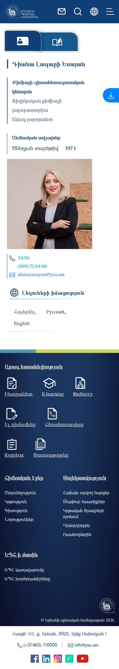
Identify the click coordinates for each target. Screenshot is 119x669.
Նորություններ (19, 519)
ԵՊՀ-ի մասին (21, 554)
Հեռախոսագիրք (64, 424)
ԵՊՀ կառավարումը (24, 570)
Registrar (14, 455)
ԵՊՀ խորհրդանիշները (27, 578)
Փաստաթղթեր (50, 455)
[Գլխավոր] (22, 11)
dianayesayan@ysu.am (41, 274)
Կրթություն (16, 501)
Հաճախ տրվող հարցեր (86, 492)
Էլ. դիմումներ (20, 424)
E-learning (53, 394)
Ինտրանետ (19, 394)
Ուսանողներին (77, 534)
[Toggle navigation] (110, 11)
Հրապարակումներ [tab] (57, 42)
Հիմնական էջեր (24, 477)
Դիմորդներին (76, 525)
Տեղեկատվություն (84, 477)
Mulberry (83, 394)
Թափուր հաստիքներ (84, 501)
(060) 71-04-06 (32, 266)
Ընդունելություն (20, 492)
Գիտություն (16, 510)
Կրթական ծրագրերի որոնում (83, 513)
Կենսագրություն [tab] (23, 41)
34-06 (23, 257)
